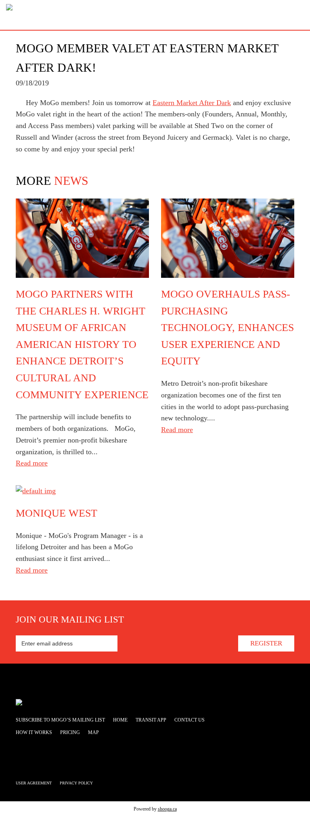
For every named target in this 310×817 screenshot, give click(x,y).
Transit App (151, 720)
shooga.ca (167, 809)
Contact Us (189, 720)
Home (120, 720)
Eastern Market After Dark (192, 103)
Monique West (56, 513)
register (266, 643)
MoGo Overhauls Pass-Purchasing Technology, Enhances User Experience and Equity (227, 327)
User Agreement (34, 783)
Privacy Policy (76, 783)
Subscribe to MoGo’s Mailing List (60, 720)
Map (93, 732)
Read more (32, 463)
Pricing (70, 732)
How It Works (34, 732)
